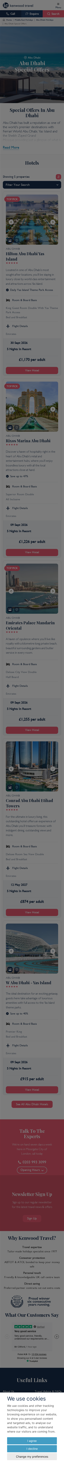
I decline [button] (32, 1448)
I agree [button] (32, 1441)
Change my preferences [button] (32, 1456)
